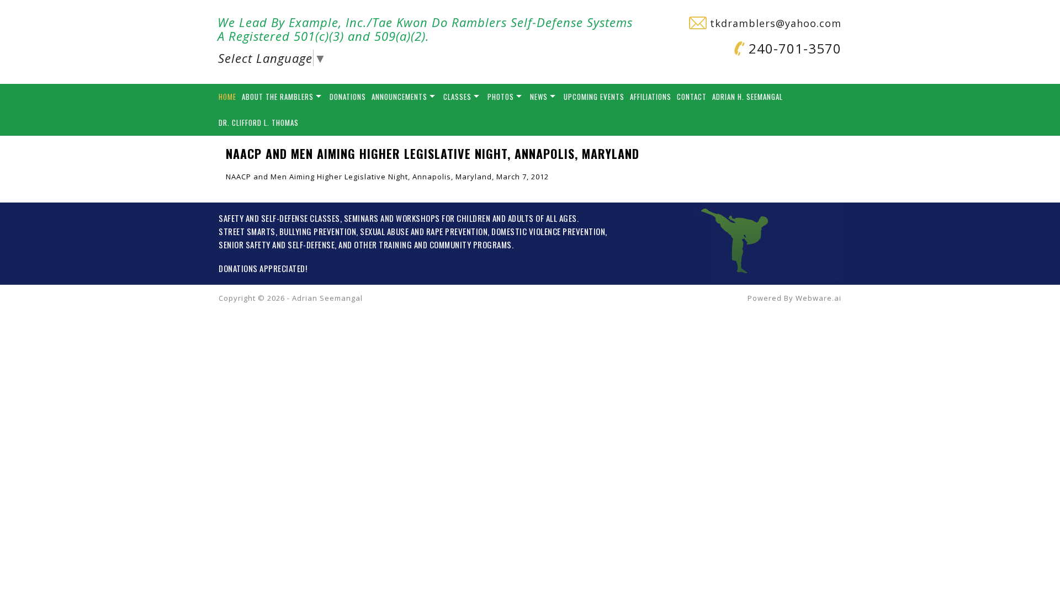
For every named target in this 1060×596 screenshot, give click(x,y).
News (539, 96)
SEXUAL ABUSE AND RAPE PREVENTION (423, 231)
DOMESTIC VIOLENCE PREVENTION (548, 231)
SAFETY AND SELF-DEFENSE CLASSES (279, 218)
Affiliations (650, 96)
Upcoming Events (594, 96)
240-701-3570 (793, 48)
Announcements (399, 96)
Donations (348, 96)
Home (227, 96)
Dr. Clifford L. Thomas (259, 122)
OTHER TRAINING (383, 244)
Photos (500, 96)
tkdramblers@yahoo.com (774, 23)
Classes (457, 96)
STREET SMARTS (247, 231)
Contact (692, 96)
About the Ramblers (278, 96)
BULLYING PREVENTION (318, 231)
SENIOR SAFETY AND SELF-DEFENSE (277, 244)
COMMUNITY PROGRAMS (471, 244)
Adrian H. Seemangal (747, 96)
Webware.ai (818, 298)
